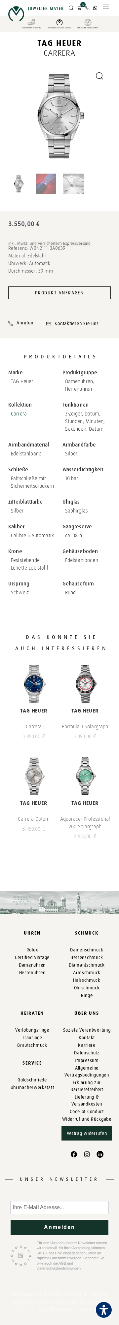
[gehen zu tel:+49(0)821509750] (87, 8)
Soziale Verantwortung (87, 1030)
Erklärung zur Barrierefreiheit (86, 1086)
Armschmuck (86, 973)
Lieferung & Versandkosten (86, 1100)
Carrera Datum (34, 818)
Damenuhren (32, 965)
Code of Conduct (87, 1112)
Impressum (87, 1060)
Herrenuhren (32, 973)
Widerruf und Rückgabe (86, 1119)
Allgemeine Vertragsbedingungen (86, 1071)
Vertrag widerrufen (87, 1133)
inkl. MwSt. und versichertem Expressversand (49, 243)
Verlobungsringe (32, 1030)
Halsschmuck (86, 980)
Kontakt (87, 1038)
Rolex (32, 950)
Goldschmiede (32, 1080)
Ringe (87, 995)
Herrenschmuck (86, 957)
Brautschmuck (32, 1045)
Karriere (87, 1045)
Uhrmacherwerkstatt (32, 1087)
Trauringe (32, 1038)
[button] (71, 8)
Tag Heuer (59, 43)
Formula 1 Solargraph (85, 726)
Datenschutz (86, 1053)
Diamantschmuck (87, 965)
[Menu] (106, 8)
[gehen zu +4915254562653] (95, 8)
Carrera (19, 413)
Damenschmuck (86, 950)
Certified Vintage (32, 957)
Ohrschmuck (87, 988)
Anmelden (59, 1227)
